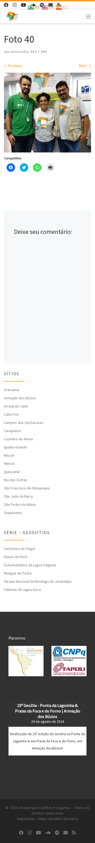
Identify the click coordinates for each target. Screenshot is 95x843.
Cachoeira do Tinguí (19, 548)
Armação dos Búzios (20, 398)
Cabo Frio (11, 414)
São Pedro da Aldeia (20, 504)
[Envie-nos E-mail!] (65, 833)
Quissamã (12, 471)
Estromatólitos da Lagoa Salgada (30, 565)
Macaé (9, 455)
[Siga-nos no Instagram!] (15, 5)
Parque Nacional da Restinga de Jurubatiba (38, 581)
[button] (26, 661)
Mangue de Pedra (18, 573)
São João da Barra (18, 496)
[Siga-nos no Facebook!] (6, 5)
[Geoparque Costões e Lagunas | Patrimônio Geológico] (12, 15)
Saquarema (13, 512)
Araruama (11, 389)
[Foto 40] (47, 112)
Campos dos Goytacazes (24, 422)
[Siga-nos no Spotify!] (57, 833)
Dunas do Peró (15, 556)
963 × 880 (38, 52)
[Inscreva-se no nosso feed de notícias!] (74, 833)
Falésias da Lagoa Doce (22, 589)
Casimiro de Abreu (18, 439)
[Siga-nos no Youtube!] (23, 5)
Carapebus (12, 430)
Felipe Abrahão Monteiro (57, 819)
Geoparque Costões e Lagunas (44, 807)
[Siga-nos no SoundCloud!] (48, 833)
